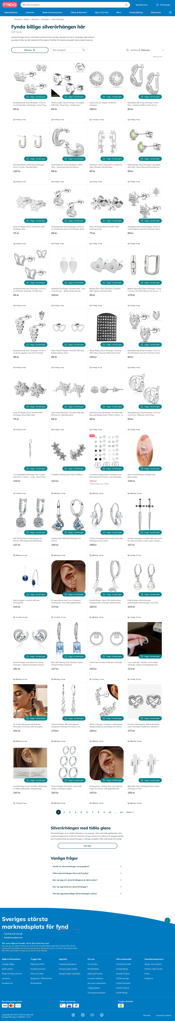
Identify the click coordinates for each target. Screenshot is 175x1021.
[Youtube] (92, 1015)
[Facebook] (102, 1015)
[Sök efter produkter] (126, 5)
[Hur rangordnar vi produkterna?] (127, 50)
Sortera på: (135, 50)
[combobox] (75, 5)
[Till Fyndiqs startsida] (10, 5)
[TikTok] (73, 1015)
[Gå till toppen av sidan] (167, 920)
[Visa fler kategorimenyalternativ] (170, 12)
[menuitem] (11, 12)
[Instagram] (83, 1015)
